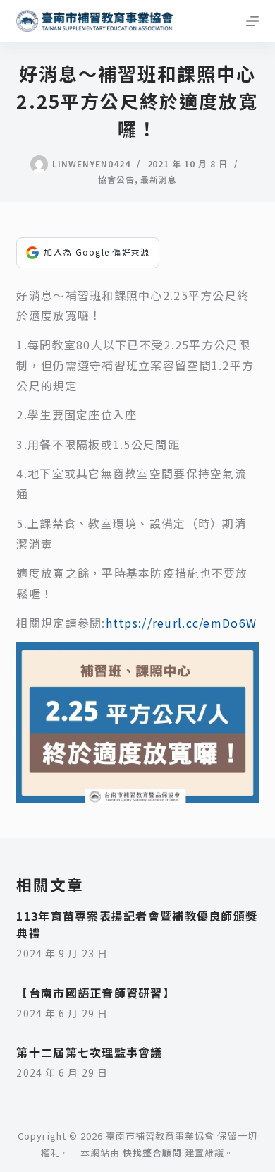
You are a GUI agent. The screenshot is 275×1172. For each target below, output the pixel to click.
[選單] (252, 21)
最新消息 (158, 179)
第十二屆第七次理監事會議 (89, 1052)
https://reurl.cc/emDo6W (181, 622)
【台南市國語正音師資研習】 (95, 992)
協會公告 (116, 179)
